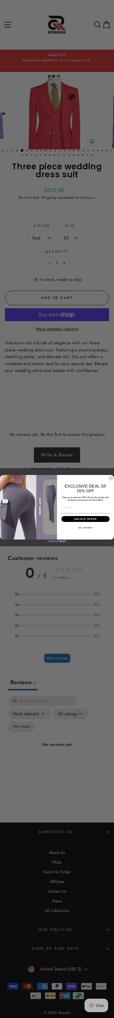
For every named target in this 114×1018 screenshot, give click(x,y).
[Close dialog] (111, 478)
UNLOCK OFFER (85, 519)
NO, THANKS (86, 528)
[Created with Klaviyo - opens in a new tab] (57, 541)
